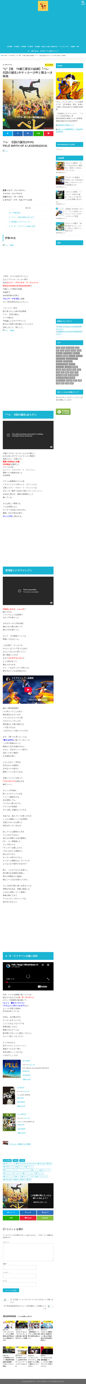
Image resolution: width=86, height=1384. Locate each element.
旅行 (78, 46)
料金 (71, 372)
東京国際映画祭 (73, 375)
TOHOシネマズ (9, 1167)
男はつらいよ (61, 380)
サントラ (79, 356)
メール (6, 1272)
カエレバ (31, 1064)
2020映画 (9, 46)
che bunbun (70, 347)
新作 (76, 372)
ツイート (59, 149)
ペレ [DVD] (21, 1114)
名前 (5, 1264)
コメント (6, 1242)
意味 (62, 372)
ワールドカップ (42, 1176)
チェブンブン (61, 358)
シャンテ (35, 1170)
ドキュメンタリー (72, 358)
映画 (16, 1160)
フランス (72, 364)
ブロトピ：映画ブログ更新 (20, 1144)
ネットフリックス (62, 364)
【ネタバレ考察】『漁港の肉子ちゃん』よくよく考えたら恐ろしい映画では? (73, 227)
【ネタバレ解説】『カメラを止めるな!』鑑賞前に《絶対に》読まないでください (73, 166)
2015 (58, 347)
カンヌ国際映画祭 (62, 356)
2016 (63, 347)
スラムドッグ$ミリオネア (13, 1173)
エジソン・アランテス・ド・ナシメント (17, 1170)
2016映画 (37, 46)
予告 (63, 369)
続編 (79, 380)
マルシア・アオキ (28, 1176)
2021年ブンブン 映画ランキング (49, 51)
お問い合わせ (34, 51)
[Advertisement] (43, 28)
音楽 (23, 1160)
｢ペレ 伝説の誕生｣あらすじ (22, 217)
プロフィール (9, 1176)
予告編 (69, 369)
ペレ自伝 (20, 1087)
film (58, 350)
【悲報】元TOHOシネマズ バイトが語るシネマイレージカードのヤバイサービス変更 (74, 212)
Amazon (25, 1071)
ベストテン (60, 367)
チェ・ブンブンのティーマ (41, 1381)
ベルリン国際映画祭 (71, 367)
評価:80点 (15, 213)
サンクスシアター (64, 46)
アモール (29, 1167)
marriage (42, 1163)
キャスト (72, 356)
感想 (23, 1179)
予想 (74, 369)
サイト (5, 1281)
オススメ (76, 353)
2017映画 (30, 46)
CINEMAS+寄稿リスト (65, 125)
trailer (79, 350)
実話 (58, 372)
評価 (67, 383)
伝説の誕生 (8, 1179)
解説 (62, 383)
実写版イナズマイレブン (20, 222)
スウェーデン (46, 1170)
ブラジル (40, 1173)
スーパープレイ (29, 1173)
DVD (77, 347)
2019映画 (16, 46)
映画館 (73, 46)
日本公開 (59, 375)
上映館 (59, 369)
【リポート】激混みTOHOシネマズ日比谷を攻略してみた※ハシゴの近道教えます (74, 181)
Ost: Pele (25, 1060)
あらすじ (20, 1167)
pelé (50, 1163)
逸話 (29, 1179)
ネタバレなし (68, 361)
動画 (17, 1179)
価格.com (26, 1079)
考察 (58, 383)
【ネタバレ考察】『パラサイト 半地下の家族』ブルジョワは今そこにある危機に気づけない (69, 197)
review (73, 350)
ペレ (18, 1176)
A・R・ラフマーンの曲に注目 (22, 226)
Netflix (67, 350)
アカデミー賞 (68, 353)
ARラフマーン (9, 1163)
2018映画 (23, 46)
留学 (75, 380)
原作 (79, 369)
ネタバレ (59, 361)
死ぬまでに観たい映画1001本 (50, 46)
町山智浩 (69, 380)
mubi (62, 350)
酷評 (71, 383)
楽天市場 (26, 1075)
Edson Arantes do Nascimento (26, 1163)
